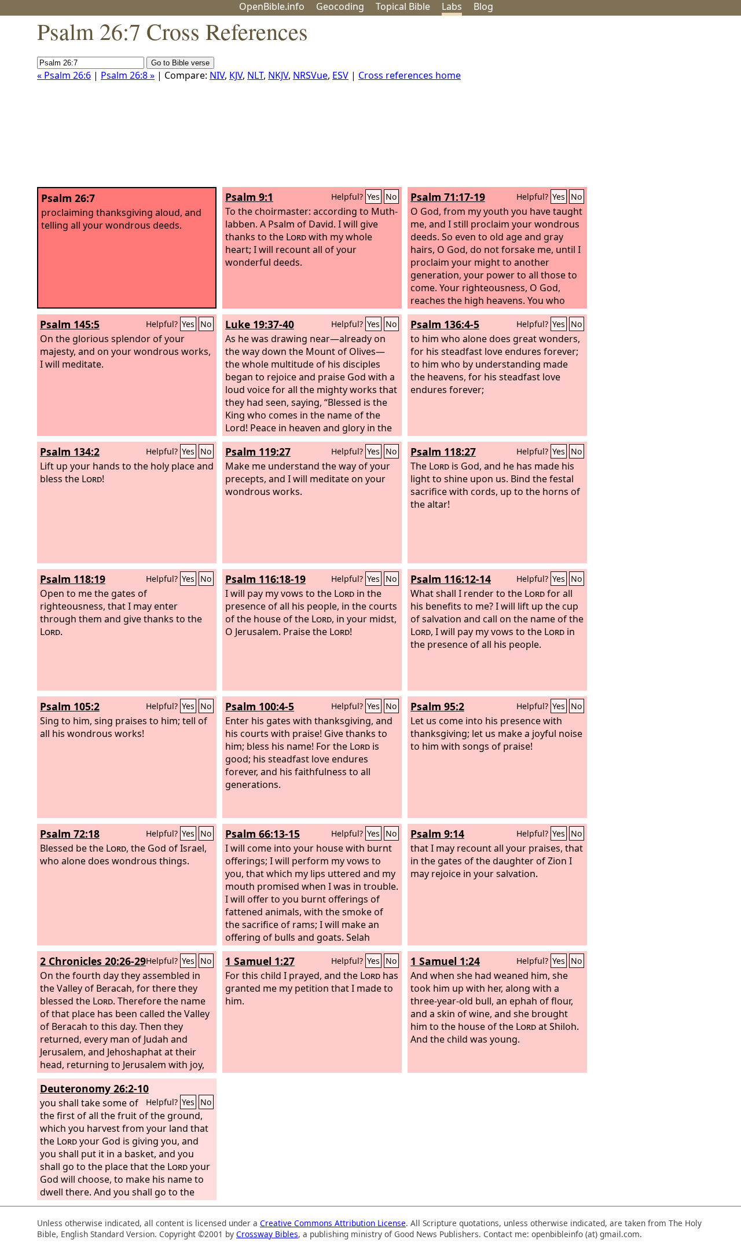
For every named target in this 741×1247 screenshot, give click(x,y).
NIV (217, 75)
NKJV (278, 75)
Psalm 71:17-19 (447, 197)
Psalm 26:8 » (128, 75)
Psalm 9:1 (249, 197)
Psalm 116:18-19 (265, 579)
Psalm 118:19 (72, 579)
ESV (340, 75)
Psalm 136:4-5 (444, 324)
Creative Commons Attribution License (333, 1222)
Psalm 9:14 (437, 834)
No (391, 196)
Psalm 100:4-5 (259, 706)
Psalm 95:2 (437, 706)
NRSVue (310, 75)
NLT (255, 75)
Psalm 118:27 (443, 452)
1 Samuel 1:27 (260, 961)
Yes (373, 196)
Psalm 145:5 (70, 324)
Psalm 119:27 (258, 452)
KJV (236, 75)
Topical (403, 6)
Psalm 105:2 (70, 706)
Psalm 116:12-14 (450, 579)
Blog (483, 6)
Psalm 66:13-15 (262, 834)
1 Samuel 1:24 (445, 961)
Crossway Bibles (267, 1233)
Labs (452, 6)
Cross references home (409, 75)
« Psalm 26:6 (64, 75)
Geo (340, 6)
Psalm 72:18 (70, 834)
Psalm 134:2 (70, 452)
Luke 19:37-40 (259, 324)
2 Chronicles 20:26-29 (93, 961)
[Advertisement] (624, 106)
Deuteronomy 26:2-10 (94, 1088)
